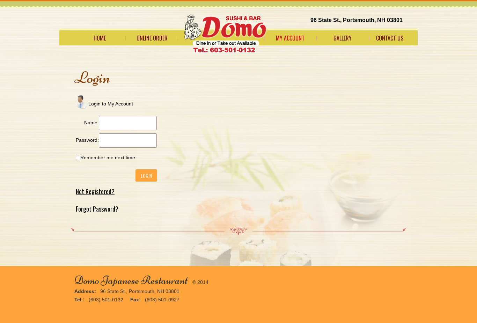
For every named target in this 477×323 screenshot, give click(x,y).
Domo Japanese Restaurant (131, 280)
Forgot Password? (97, 208)
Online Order (152, 38)
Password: (87, 140)
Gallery (342, 38)
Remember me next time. (108, 157)
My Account (290, 38)
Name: (91, 122)
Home (100, 38)
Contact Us (389, 38)
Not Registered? (95, 191)
